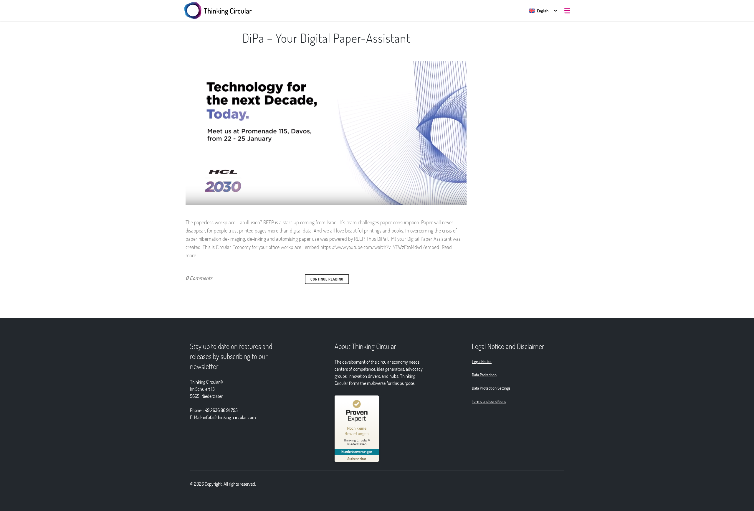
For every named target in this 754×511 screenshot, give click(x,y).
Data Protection (484, 375)
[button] (538, 10)
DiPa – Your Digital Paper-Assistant (326, 38)
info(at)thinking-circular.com (229, 417)
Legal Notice (482, 361)
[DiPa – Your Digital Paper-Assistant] (326, 133)
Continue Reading (326, 279)
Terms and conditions (489, 401)
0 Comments (199, 277)
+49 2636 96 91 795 (220, 410)
